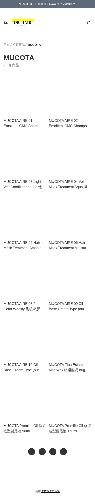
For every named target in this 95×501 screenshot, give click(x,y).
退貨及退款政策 (50, 491)
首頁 (7, 44)
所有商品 (18, 44)
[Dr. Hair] (22, 22)
